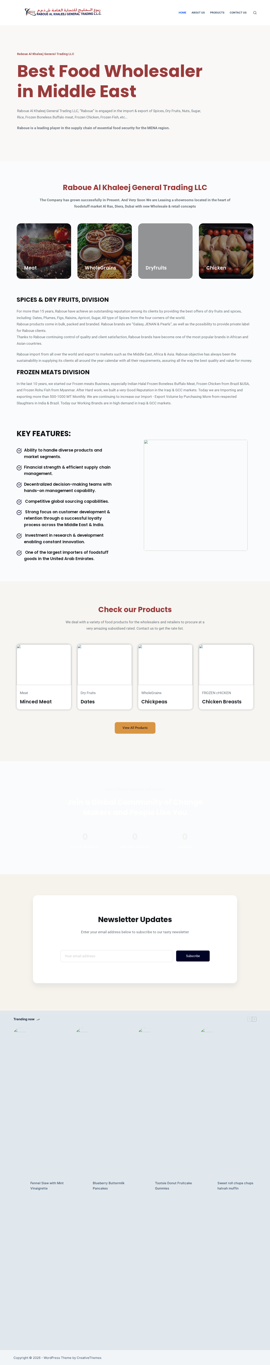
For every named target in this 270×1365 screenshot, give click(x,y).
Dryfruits (156, 268)
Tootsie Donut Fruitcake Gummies (173, 1185)
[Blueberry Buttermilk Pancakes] (82, 1186)
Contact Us (238, 12)
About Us (198, 12)
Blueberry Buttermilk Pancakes (108, 1185)
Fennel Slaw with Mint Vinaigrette (47, 1185)
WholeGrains (100, 268)
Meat (30, 268)
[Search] (254, 12)
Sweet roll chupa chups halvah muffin (235, 1185)
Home (182, 12)
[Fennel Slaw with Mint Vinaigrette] (20, 1186)
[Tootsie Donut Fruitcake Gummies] (144, 1186)
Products (217, 12)
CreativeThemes (89, 1358)
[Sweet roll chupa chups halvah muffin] (207, 1186)
